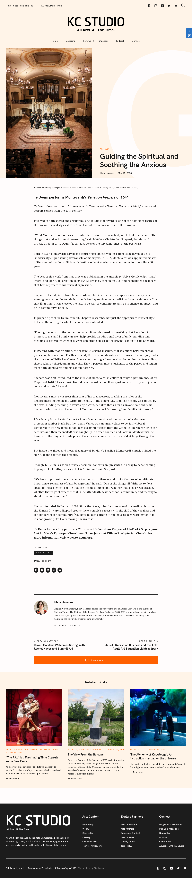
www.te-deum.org (79, 537)
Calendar (103, 40)
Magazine (70, 40)
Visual (85, 828)
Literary (86, 837)
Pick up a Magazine (169, 828)
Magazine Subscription (170, 824)
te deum (46, 560)
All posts (60, 625)
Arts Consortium (129, 824)
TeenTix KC (126, 845)
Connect (136, 40)
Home (55, 40)
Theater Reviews (49, 750)
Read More (14, 778)
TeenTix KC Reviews (92, 845)
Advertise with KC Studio (171, 845)
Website (75, 625)
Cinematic (87, 833)
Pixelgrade (99, 868)
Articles (104, 149)
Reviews (87, 40)
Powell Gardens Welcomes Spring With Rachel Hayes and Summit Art (59, 646)
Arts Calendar (128, 837)
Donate (163, 837)
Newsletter (164, 833)
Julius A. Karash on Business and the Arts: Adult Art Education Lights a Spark (130, 646)
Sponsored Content (90, 750)
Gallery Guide (128, 841)
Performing (43, 552)
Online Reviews (14, 750)
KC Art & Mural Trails (51, 5)
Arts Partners (127, 828)
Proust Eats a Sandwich (91, 618)
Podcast (120, 40)
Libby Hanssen (107, 173)
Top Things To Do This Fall (20, 5)
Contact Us (165, 841)
